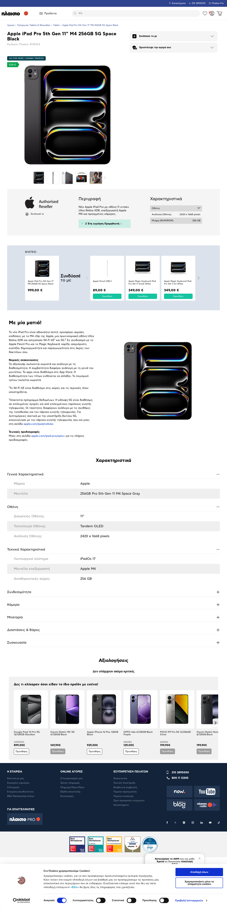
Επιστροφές (67, 796)
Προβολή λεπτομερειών (189, 900)
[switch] (101, 900)
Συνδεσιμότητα (113, 592)
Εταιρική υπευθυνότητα (20, 792)
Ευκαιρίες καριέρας (18, 783)
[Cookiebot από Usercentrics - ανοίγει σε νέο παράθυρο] (21, 900)
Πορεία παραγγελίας (125, 792)
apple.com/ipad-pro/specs (48, 436)
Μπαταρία (113, 617)
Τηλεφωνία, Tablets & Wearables (33, 25)
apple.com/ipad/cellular (38, 424)
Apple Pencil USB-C (102, 281)
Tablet (56, 25)
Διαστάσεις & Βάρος (113, 630)
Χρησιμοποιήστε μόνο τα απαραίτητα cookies (199, 882)
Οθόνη (113, 507)
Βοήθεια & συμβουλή (125, 787)
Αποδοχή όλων (199, 872)
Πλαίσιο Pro (218, 3)
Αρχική (10, 25)
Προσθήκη (107, 296)
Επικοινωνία (120, 778)
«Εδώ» (74, 887)
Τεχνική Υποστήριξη (124, 783)
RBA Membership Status (20, 796)
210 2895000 (180, 772)
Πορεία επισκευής (124, 796)
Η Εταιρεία (13, 787)
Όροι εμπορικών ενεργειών (129, 800)
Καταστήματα (179, 3)
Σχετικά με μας (15, 778)
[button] (87, 278)
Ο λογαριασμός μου (71, 778)
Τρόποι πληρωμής (70, 783)
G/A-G (12, 65)
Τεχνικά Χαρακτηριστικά (113, 549)
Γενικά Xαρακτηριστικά (113, 474)
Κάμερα (113, 605)
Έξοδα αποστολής (70, 792)
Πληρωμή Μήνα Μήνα (72, 787)
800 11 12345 (180, 778)
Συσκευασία (113, 642)
